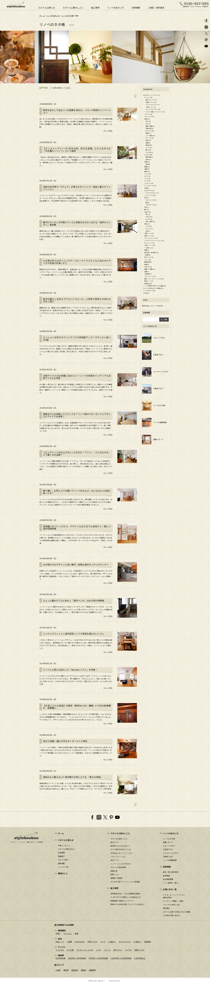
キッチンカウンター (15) (153, 109)
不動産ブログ (157, 388)
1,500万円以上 (139, 958)
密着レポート (157, 439)
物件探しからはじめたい (119, 846)
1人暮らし (137, 941)
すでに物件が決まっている (120, 849)
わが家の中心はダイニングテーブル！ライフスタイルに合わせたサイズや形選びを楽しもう (77, 261)
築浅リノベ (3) (148, 281)
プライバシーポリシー (96, 981)
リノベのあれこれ (115, 7)
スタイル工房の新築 (118, 867)
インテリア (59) (149, 131)
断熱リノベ (114, 874)
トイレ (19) (147, 174)
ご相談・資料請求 (156, 7)
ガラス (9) (149, 226)
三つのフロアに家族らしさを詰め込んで (125, 897)
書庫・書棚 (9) (150, 126)
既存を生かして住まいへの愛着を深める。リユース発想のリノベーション (77, 111)
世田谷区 (74, 970)
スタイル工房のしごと (73, 7)
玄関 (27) (147, 169)
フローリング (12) (151, 200)
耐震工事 (113, 871)
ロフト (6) (147, 176)
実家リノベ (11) (149, 236)
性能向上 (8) (148, 283)
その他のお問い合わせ (171, 915)
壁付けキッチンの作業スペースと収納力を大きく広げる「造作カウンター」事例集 (77, 223)
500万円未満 (60, 958)
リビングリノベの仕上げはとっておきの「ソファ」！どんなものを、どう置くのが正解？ (77, 453)
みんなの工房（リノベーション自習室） (125, 881)
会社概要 (61, 852)
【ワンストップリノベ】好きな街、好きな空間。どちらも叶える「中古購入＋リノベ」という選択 (77, 149)
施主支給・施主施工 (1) (151, 252)
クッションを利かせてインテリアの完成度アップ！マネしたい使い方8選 (77, 338)
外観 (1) (146, 188)
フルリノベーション (118, 856)
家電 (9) (148, 143)
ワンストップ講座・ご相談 (173, 901)
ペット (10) (147, 260)
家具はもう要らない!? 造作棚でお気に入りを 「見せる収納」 (73, 777)
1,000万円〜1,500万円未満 (121, 958)
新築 (76, 933)
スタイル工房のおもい (66, 849)
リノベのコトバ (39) (149, 290)
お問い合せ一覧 (170, 889)
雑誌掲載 (61, 863)
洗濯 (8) (148, 164)
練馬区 (83, 970)
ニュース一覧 (63, 867)
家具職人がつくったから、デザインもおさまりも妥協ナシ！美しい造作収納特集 (77, 527)
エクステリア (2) (149, 190)
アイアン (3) (149, 229)
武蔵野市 (92, 970)
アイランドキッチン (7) (152, 105)
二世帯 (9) (147, 255)
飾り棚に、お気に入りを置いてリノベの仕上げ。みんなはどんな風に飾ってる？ (77, 492)
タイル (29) (149, 219)
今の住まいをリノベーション (121, 853)
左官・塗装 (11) (150, 221)
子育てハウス (92, 941)
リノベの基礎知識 (159, 422)
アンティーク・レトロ (84, 950)
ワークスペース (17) (150, 186)
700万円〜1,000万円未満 (98, 958)
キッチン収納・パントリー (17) (155, 112)
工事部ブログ (157, 354)
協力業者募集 (168, 879)
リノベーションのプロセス (120, 864)
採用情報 (136, 7)
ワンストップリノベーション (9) (154, 240)
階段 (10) (147, 171)
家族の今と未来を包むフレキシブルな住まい (127, 904)
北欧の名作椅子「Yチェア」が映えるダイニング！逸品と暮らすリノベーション (77, 188)
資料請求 (166, 908)
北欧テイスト (139, 950)
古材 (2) (148, 231)
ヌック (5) (147, 179)
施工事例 (95, 7)
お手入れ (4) (148, 267)
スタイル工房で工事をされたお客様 (176, 912)
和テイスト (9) (148, 257)
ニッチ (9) (149, 147)
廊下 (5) (146, 209)
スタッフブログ (158, 338)
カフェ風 (70, 950)
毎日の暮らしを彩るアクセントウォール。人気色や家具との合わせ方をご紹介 (77, 300)
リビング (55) (148, 114)
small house (80, 941)
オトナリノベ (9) (149, 243)
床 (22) (146, 198)
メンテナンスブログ (159, 371)
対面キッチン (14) (151, 102)
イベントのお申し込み (171, 904)
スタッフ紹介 (63, 860)
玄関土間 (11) (150, 128)
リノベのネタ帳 (67, 15)
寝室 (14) (147, 167)
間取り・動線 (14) (149, 269)
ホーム (41, 15)
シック (98, 950)
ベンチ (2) (147, 181)
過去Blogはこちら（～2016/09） (153, 306)
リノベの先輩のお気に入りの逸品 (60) (154, 286)
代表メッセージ (64, 845)
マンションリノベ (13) (151, 238)
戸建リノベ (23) (149, 233)
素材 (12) (147, 224)
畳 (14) (148, 202)
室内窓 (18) (149, 145)
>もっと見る (108, 131)
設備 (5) (146, 264)
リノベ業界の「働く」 (171, 883)
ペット (102, 941)
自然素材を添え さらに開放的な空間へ (125, 893)
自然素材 (147, 941)
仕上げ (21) (147, 212)
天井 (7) (146, 207)
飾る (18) (148, 150)
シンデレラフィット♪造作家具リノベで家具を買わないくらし (73, 634)
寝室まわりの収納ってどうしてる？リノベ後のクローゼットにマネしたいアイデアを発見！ (77, 415)
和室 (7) (146, 272)
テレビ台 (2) (149, 152)
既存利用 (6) (149, 157)
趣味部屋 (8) (148, 262)
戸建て (58, 933)
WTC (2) (148, 124)
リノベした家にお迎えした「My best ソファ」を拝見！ (70, 670)
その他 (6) (146, 293)
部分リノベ (114, 860)
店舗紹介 (61, 856)
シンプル (128, 950)
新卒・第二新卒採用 (170, 872)
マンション (67, 933)
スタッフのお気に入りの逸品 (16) (153, 288)
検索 (165, 319)
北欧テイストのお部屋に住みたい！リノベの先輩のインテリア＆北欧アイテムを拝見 (77, 376)
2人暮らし (112, 941)
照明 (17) (148, 133)
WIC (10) (148, 121)
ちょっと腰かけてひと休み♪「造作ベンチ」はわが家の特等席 (73, 600)
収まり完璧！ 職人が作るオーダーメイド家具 (65, 741)
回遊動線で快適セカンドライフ (122, 901)
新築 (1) (146, 250)
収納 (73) (147, 119)
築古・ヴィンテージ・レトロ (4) (154, 279)
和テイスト (118, 950)
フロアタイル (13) (151, 205)
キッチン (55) (148, 97)
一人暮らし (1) (148, 248)
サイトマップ (114, 981)
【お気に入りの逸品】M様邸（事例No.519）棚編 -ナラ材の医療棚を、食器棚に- (77, 706)
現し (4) (148, 214)
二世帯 (69, 941)
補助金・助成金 (116, 878)
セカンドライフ (125, 941)
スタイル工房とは (46, 7)
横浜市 (66, 970)
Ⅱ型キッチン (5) (151, 107)
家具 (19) (148, 140)
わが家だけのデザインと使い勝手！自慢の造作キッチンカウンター (76, 564)
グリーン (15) (149, 138)
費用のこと (63, 873)
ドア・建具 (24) (150, 136)
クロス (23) (149, 217)
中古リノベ (60, 941)
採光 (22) (148, 159)
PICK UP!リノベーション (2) (151, 95)
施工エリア (114, 842)
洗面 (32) (147, 162)
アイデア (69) (148, 155)
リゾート (107, 950)
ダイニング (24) (149, 116)
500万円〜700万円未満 (77, 958)
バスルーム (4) (148, 183)
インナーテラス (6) (150, 195)
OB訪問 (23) (148, 274)
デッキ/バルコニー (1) (152, 193)
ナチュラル (60, 950)
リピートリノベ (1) (150, 276)
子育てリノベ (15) (149, 245)
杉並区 (58, 970)
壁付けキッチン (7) (151, 100)
